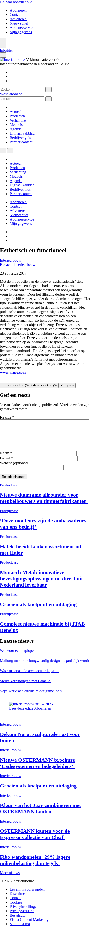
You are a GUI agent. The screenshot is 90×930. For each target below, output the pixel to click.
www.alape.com (13, 372)
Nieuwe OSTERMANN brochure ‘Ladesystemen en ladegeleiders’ (37, 763)
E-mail (6, 458)
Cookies (16, 902)
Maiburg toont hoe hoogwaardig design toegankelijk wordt (45, 661)
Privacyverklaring (23, 911)
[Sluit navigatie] (10, 150)
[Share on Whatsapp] (4, 381)
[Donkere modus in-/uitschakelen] (3, 150)
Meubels (16, 125)
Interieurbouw (10, 260)
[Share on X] (1, 381)
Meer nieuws (10, 873)
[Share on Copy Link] (15, 381)
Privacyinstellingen (24, 906)
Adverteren (18, 19)
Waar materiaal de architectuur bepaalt (29, 671)
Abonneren (18, 10)
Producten (17, 116)
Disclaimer (18, 893)
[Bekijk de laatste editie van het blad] (31, 704)
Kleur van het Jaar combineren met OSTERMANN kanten (40, 808)
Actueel (15, 112)
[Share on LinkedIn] (13, 381)
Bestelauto (17, 915)
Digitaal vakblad (22, 133)
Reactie (7, 417)
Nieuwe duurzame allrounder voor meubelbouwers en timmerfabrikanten (44, 498)
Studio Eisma (20, 924)
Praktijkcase (9, 511)
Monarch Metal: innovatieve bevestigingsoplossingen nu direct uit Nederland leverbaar (41, 578)
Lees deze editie (21, 708)
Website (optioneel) (14, 463)
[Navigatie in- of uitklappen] (3, 45)
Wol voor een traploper (18, 650)
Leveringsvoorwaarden (27, 889)
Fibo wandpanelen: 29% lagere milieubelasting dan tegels (35, 860)
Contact (15, 15)
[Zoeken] (48, 89)
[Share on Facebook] (10, 381)
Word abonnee (11, 94)
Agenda (16, 129)
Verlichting (18, 120)
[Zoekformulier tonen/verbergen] (3, 40)
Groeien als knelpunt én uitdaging (38, 604)
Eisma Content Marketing (29, 919)
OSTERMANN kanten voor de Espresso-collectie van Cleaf (35, 834)
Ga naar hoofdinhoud (16, 2)
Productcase (9, 485)
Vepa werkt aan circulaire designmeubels (31, 691)
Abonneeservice (22, 28)
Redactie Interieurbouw (18, 264)
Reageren (67, 385)
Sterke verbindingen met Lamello (25, 681)
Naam (6, 453)
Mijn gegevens (21, 32)
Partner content (21, 142)
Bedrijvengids (20, 138)
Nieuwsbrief (19, 23)
